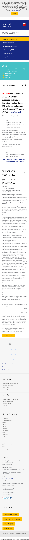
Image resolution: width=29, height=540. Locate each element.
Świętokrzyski (5, 442)
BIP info (5, 66)
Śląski (3, 440)
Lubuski (4, 426)
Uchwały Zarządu (8, 53)
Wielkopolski (5, 447)
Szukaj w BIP (8, 75)
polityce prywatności (16, 10)
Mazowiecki (5, 430)
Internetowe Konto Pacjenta (13, 519)
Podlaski (4, 436)
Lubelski (4, 424)
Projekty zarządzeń (8, 43)
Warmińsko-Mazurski (7, 445)
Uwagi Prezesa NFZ (8, 57)
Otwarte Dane (9, 529)
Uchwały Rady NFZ (8, 50)
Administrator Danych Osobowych (10, 383)
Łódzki (4, 422)
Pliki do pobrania (6, 389)
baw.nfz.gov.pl (15, 112)
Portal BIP (7, 77)
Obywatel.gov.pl (10, 524)
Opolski (4, 432)
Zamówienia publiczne (7, 385)
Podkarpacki (5, 434)
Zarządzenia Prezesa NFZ (10, 39)
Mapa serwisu (5, 366)
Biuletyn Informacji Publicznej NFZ (15, 69)
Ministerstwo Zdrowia (12, 515)
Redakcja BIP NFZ (10, 73)
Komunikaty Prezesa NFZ (10, 46)
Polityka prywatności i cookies (10, 364)
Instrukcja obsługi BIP (11, 71)
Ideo (17, 534)
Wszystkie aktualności (8, 335)
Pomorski (4, 438)
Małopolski (4, 428)
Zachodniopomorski (7, 449)
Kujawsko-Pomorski (7, 420)
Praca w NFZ (5, 387)
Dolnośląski (5, 418)
